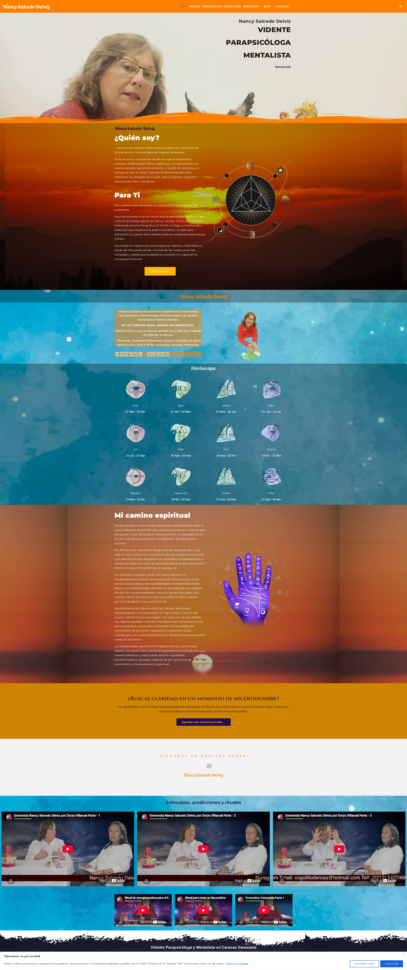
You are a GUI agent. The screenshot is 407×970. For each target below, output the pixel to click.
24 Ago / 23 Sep (181, 455)
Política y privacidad (237, 964)
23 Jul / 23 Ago (135, 455)
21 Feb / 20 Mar (271, 499)
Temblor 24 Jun (212, 6)
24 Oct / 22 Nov (271, 455)
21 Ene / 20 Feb (226, 499)
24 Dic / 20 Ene (181, 499)
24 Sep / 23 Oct (226, 455)
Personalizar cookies (364, 964)
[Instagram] (401, 6)
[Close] (404, 954)
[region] (203, 961)
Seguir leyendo (160, 271)
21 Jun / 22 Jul (271, 411)
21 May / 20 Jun (226, 411)
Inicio (183, 6)
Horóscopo (250, 6)
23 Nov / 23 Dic (135, 499)
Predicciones (232, 6)
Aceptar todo (391, 964)
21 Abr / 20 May (181, 411)
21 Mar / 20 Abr (135, 411)
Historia (194, 6)
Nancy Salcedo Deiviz (26, 6)
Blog (267, 6)
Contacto (282, 6)
